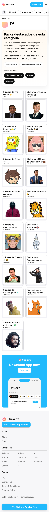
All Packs (13, 12)
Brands (5, 457)
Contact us (7, 482)
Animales (26, 12)
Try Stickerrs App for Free (16, 424)
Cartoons (22, 457)
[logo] (10, 4)
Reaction (38, 461)
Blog (4, 441)
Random (21, 461)
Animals (5, 453)
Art (35, 453)
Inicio (4, 18)
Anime (38, 12)
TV (19, 466)
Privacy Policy (8, 490)
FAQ (3, 478)
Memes (9, 81)
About (4, 437)
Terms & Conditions (11, 486)
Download (36, 4)
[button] (46, 4)
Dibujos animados (14, 75)
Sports (5, 466)
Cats (36, 457)
